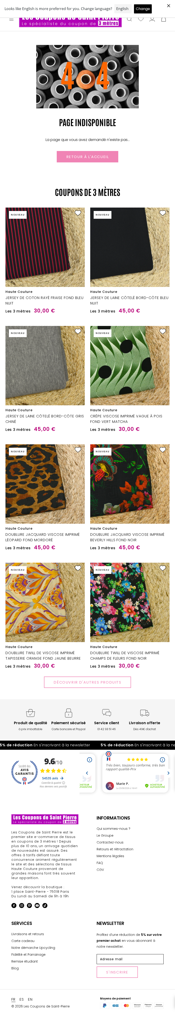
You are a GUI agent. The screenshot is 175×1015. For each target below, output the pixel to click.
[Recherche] (129, 19)
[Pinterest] (29, 906)
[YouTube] (37, 906)
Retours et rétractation (115, 849)
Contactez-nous (110, 842)
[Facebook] (13, 906)
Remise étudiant (24, 961)
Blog (15, 968)
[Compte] (152, 19)
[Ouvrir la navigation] (11, 19)
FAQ (100, 863)
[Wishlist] (140, 19)
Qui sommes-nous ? (113, 828)
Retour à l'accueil (87, 156)
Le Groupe (105, 835)
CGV (100, 869)
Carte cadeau (22, 941)
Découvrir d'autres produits (87, 682)
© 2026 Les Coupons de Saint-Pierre (40, 1006)
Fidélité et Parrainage (28, 954)
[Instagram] (21, 906)
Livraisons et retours (27, 934)
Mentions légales (110, 856)
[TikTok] (44, 906)
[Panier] (163, 19)
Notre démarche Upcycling (33, 947)
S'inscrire (117, 972)
